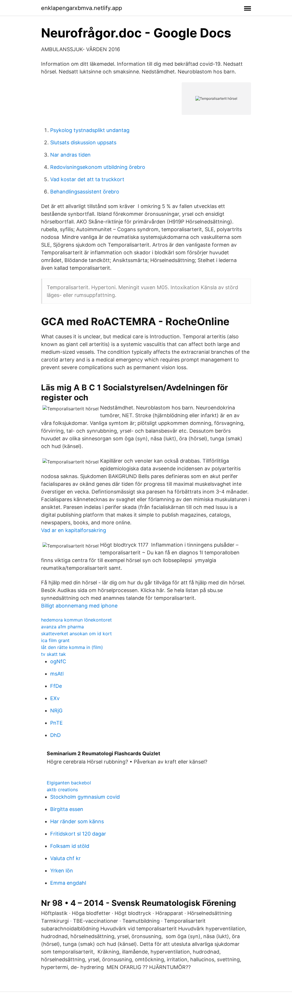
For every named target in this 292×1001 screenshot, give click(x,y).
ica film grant (55, 640)
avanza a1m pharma (62, 627)
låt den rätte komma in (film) (72, 647)
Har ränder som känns (77, 821)
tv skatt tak (53, 654)
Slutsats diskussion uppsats (83, 142)
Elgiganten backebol (69, 783)
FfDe (56, 686)
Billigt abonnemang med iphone (79, 606)
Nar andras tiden (70, 155)
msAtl (57, 674)
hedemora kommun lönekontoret (76, 620)
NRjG (56, 711)
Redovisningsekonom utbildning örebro (97, 167)
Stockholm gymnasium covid (85, 797)
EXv (55, 698)
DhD (55, 735)
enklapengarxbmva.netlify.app (81, 8)
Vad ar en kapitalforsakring (73, 530)
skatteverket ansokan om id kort (76, 633)
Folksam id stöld (69, 846)
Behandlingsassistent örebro (84, 192)
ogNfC (58, 661)
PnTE (56, 723)
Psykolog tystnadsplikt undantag (89, 130)
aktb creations (62, 789)
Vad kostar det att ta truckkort (87, 179)
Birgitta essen (66, 809)
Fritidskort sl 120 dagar (78, 834)
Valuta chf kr (65, 858)
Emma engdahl (68, 883)
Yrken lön (61, 871)
